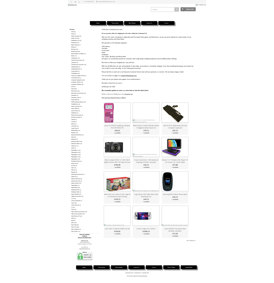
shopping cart (129, 94)
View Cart (190, 9)
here (116, 75)
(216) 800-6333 (89, 1)
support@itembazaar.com (106, 1)
